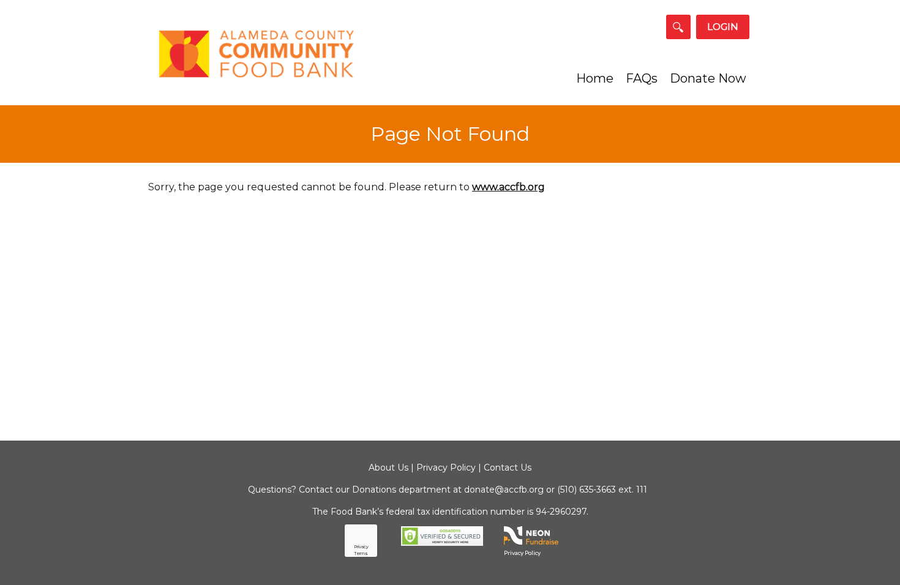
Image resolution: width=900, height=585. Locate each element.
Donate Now (708, 78)
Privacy (361, 547)
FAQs (642, 78)
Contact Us (507, 467)
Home (594, 78)
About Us (388, 467)
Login (722, 26)
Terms (361, 553)
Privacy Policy (446, 467)
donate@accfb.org (504, 489)
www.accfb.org (508, 187)
